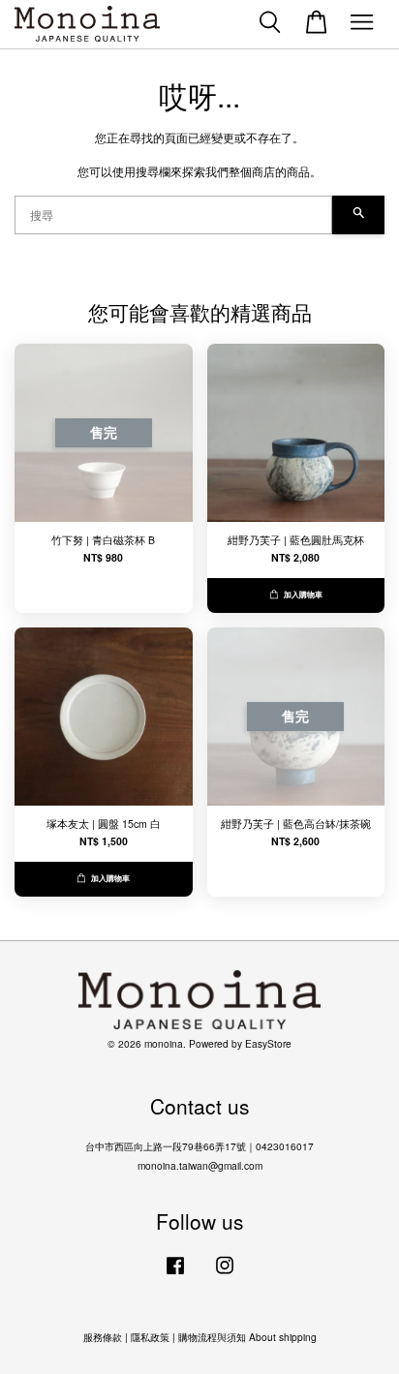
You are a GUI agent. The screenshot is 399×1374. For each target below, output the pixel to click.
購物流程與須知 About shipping (247, 1336)
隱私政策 (150, 1336)
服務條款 (102, 1336)
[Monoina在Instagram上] (224, 1274)
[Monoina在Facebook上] (175, 1274)
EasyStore (268, 1043)
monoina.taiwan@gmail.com (200, 1165)
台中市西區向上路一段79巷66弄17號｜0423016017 (199, 1146)
